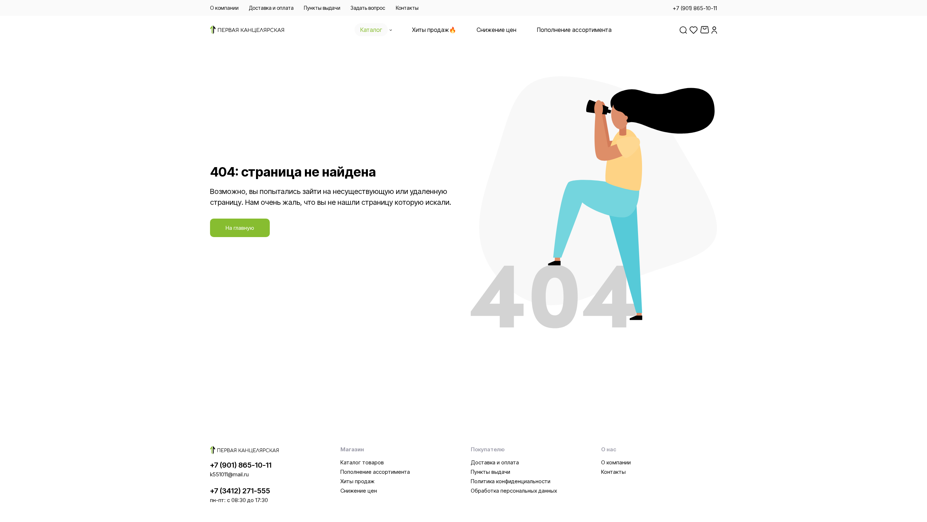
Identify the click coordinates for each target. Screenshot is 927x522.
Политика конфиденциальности (510, 481)
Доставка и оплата (495, 462)
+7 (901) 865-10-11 (241, 465)
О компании (616, 462)
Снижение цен (358, 490)
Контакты (613, 471)
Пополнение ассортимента (375, 471)
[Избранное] (693, 29)
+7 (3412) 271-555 (240, 490)
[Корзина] (704, 29)
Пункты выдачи (490, 471)
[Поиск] (683, 29)
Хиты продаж (357, 481)
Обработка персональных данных (514, 490)
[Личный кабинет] (714, 29)
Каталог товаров (362, 462)
